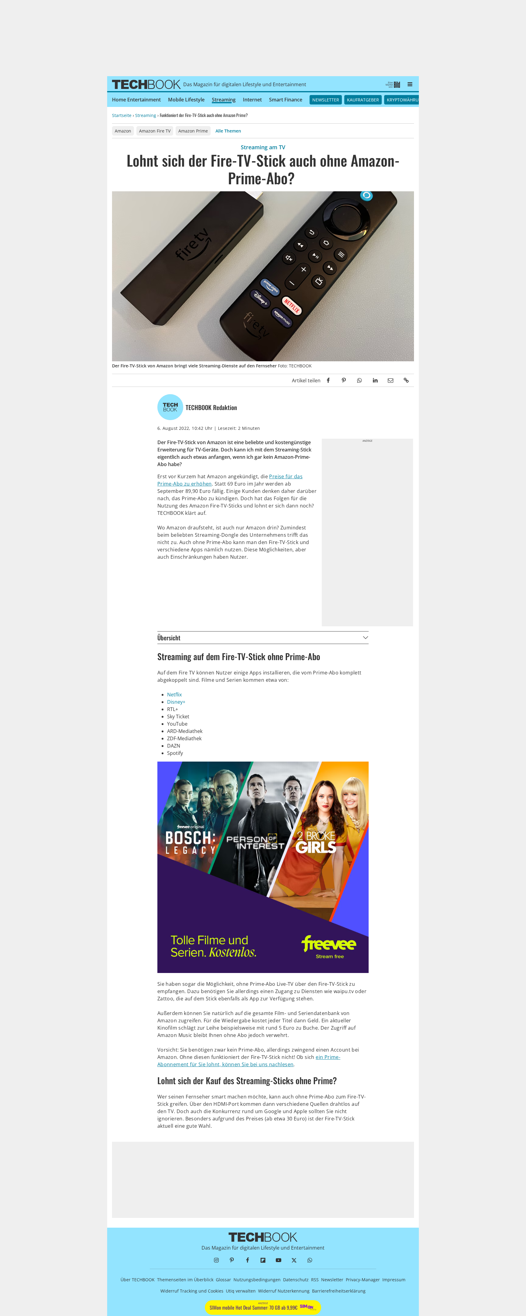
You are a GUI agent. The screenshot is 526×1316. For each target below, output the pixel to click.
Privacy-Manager (363, 1279)
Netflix (174, 694)
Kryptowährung (406, 100)
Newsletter (325, 100)
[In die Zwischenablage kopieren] (406, 380)
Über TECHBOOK (138, 1279)
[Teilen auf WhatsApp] (359, 380)
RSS (315, 1279)
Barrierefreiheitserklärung (339, 1291)
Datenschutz (296, 1279)
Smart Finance (285, 99)
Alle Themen (228, 131)
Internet (252, 99)
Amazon (123, 131)
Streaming (224, 99)
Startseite (122, 115)
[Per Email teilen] (390, 380)
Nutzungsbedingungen (257, 1279)
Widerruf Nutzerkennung (284, 1291)
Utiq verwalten (241, 1291)
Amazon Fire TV (154, 131)
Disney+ (176, 702)
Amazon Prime (193, 131)
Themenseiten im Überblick (185, 1279)
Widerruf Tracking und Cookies (191, 1291)
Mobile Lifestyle (186, 99)
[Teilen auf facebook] (328, 380)
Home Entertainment (136, 99)
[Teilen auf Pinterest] (344, 380)
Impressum (393, 1279)
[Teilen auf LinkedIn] (375, 380)
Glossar (223, 1279)
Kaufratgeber (363, 100)
